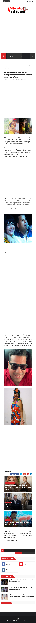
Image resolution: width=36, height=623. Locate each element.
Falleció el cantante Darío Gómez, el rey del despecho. (17, 506)
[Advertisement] (18, 34)
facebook (31, 553)
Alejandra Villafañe (10, 483)
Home (5, 65)
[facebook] (25, 1)
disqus (25, 553)
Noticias (16, 65)
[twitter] (32, 1)
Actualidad (10, 65)
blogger (18, 553)
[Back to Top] (18, 619)
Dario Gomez (8, 502)
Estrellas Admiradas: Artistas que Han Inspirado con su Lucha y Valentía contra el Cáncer (18, 487)
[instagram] (30, 1)
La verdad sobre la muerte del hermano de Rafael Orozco (21, 588)
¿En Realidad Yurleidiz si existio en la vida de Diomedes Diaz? (21, 581)
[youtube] (27, 1)
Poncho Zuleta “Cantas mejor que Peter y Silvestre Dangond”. (17, 523)
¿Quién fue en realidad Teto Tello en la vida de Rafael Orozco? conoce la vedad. (22, 596)
